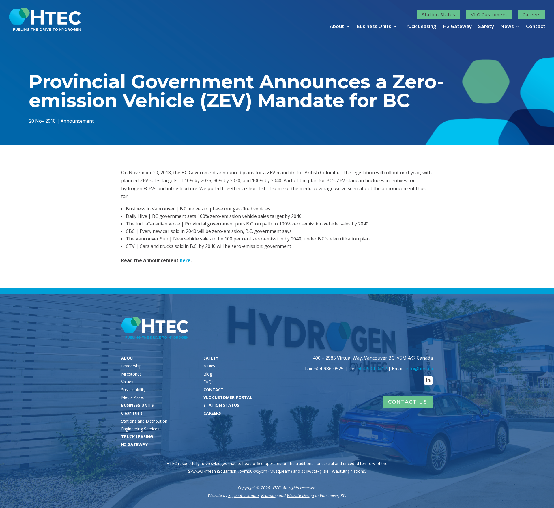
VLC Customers (489, 14)
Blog (207, 374)
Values (127, 381)
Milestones (131, 374)
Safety (486, 26)
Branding (269, 495)
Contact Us (407, 402)
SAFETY (210, 358)
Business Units (373, 26)
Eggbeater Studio (243, 495)
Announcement (77, 121)
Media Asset (132, 397)
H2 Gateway (457, 26)
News (507, 26)
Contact (535, 26)
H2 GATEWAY (134, 444)
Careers (532, 14)
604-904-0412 (372, 368)
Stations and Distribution (144, 421)
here (185, 260)
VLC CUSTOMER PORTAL (227, 397)
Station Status (438, 14)
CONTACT (213, 389)
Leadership (131, 366)
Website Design (300, 495)
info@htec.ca (419, 368)
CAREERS (212, 413)
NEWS (209, 366)
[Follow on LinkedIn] (428, 380)
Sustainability (133, 389)
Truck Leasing (419, 26)
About (337, 26)
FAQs (208, 381)
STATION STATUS (221, 405)
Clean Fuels (132, 413)
